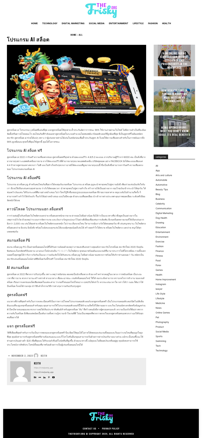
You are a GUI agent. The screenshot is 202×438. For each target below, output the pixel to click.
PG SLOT (62, 250)
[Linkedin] (44, 376)
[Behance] (35, 376)
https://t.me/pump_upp (43, 368)
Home (74, 34)
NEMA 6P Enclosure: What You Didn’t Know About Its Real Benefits (174, 131)
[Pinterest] (49, 376)
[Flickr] (40, 376)
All (81, 34)
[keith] (37, 355)
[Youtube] (53, 376)
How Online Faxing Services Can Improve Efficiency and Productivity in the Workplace (174, 60)
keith (44, 355)
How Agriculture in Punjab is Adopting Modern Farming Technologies (174, 96)
